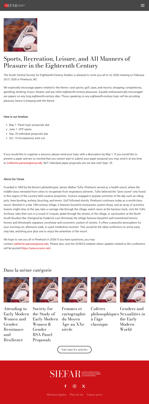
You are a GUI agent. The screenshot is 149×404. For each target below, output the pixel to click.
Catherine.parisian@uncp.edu (24, 163)
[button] (142, 5)
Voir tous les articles (74, 349)
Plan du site (77, 395)
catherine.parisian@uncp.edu (31, 244)
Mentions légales (56, 395)
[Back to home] (14, 5)
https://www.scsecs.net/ (36, 248)
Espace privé (94, 395)
